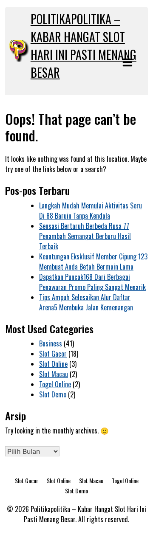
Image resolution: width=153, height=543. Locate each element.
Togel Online (55, 384)
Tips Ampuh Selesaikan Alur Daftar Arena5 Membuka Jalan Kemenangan (86, 302)
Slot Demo (52, 394)
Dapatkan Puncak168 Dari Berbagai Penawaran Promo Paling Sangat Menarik (92, 282)
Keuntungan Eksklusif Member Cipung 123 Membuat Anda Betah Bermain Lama (93, 261)
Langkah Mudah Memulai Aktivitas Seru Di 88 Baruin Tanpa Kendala (90, 210)
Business (50, 343)
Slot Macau (53, 374)
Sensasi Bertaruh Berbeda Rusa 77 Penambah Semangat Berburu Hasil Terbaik (85, 236)
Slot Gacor (53, 354)
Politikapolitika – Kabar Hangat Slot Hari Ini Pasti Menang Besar (83, 45)
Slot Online (53, 364)
